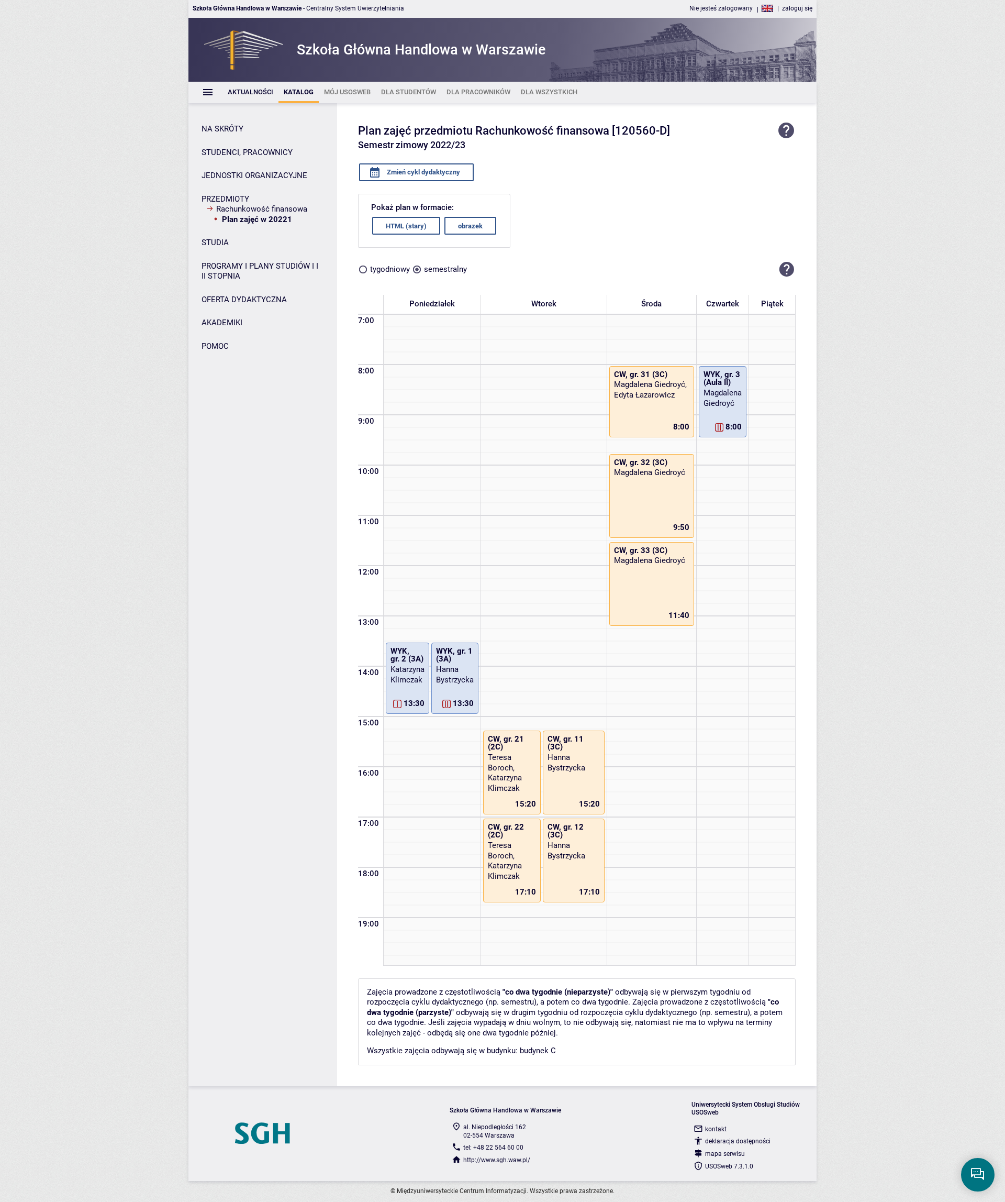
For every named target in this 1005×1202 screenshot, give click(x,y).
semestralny (445, 269)
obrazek (470, 226)
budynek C (538, 1050)
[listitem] (250, 92)
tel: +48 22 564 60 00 (493, 1147)
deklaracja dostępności (737, 1141)
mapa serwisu (725, 1153)
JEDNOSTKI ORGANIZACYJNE (254, 175)
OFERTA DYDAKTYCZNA (244, 299)
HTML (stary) (406, 226)
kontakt (716, 1129)
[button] (787, 269)
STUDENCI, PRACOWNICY (247, 152)
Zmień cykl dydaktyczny (422, 172)
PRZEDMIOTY (225, 199)
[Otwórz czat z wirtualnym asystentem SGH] (978, 1175)
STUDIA (215, 242)
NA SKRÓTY (222, 129)
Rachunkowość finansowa (261, 209)
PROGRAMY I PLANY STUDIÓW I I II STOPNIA (260, 271)
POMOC (215, 346)
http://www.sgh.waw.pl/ (496, 1160)
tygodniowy (390, 269)
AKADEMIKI (222, 322)
